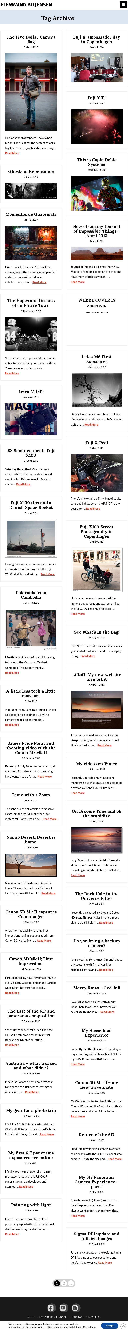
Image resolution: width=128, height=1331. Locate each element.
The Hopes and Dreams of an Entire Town (31, 303)
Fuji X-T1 (97, 98)
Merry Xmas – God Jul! (97, 988)
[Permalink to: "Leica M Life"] (31, 419)
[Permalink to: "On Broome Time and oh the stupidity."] (97, 840)
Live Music (46, 1317)
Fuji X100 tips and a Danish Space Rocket (31, 505)
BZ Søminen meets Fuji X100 (31, 453)
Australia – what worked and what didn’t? (31, 1066)
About (32, 1317)
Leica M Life (31, 391)
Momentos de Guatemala (31, 214)
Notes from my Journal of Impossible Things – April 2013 (96, 231)
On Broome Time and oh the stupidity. (97, 814)
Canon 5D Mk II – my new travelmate (96, 1085)
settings (92, 1327)
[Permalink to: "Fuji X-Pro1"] (97, 473)
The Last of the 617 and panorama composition (31, 1013)
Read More (12, 153)
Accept (110, 1325)
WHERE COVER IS (96, 300)
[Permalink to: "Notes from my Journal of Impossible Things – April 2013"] (97, 253)
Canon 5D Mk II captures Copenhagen (31, 914)
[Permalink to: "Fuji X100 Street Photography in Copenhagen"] (97, 570)
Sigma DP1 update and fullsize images (97, 1236)
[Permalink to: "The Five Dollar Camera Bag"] (31, 92)
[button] (123, 4)
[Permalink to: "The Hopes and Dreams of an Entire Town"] (31, 334)
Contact (78, 1317)
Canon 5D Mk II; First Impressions (31, 961)
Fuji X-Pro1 (97, 442)
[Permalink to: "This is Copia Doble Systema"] (97, 193)
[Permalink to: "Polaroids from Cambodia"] (31, 630)
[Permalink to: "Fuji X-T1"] (97, 126)
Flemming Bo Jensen (26, 4)
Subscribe (94, 1317)
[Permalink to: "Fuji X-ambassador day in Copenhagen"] (97, 67)
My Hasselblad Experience (97, 1033)
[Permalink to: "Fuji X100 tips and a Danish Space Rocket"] (31, 538)
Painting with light (31, 1205)
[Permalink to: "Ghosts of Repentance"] (31, 191)
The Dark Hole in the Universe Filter (97, 896)
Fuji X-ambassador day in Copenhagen (96, 39)
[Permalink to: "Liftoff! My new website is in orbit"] (97, 710)
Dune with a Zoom (31, 795)
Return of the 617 (96, 1134)
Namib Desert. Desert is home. (31, 840)
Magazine (62, 1317)
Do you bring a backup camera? (97, 943)
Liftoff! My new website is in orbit (96, 677)
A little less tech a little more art (31, 693)
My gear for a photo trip (31, 1110)
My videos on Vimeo (96, 763)
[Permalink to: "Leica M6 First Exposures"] (97, 390)
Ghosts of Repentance (31, 171)
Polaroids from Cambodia (31, 595)
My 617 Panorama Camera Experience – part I (97, 1182)
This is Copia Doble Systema (97, 162)
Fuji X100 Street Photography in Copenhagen (97, 531)
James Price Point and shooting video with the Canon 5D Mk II (31, 748)
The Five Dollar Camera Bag (31, 39)
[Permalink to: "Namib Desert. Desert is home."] (31, 865)
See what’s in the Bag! (96, 632)
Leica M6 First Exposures (97, 359)
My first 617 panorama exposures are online (31, 1155)
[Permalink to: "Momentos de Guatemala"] (31, 243)
